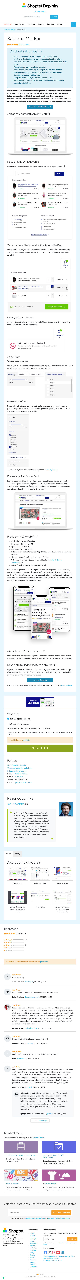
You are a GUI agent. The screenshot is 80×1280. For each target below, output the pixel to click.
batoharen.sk (21, 1058)
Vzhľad (60, 24)
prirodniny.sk (29, 1043)
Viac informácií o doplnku (16, 765)
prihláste (26, 740)
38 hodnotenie (24, 44)
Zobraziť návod (40, 680)
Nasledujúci (43, 1120)
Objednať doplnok (40, 748)
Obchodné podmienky (50, 1256)
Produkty (33, 1260)
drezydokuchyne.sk (32, 997)
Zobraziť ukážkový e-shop (40, 107)
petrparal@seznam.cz (23, 782)
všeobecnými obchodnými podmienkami (59, 1218)
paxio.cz (50, 1113)
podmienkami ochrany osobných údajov (36, 1218)
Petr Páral (52, 560)
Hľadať (54, 17)
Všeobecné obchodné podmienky (19, 768)
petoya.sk (28, 1087)
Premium (8, 24)
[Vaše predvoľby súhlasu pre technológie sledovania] (4, 1278)
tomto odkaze (66, 685)
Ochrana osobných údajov (16, 771)
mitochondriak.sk (32, 1028)
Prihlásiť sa (72, 1239)
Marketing (19, 24)
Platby (41, 24)
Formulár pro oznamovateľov (52, 1260)
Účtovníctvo (33, 1267)
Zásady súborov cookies (51, 1258)
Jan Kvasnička (15, 804)
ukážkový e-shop (51, 470)
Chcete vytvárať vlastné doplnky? (33, 1236)
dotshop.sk (29, 982)
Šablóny (50, 24)
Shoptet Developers (33, 1242)
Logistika (31, 24)
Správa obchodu (33, 1263)
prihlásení (44, 961)
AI (30, 1269)
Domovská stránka (9, 30)
